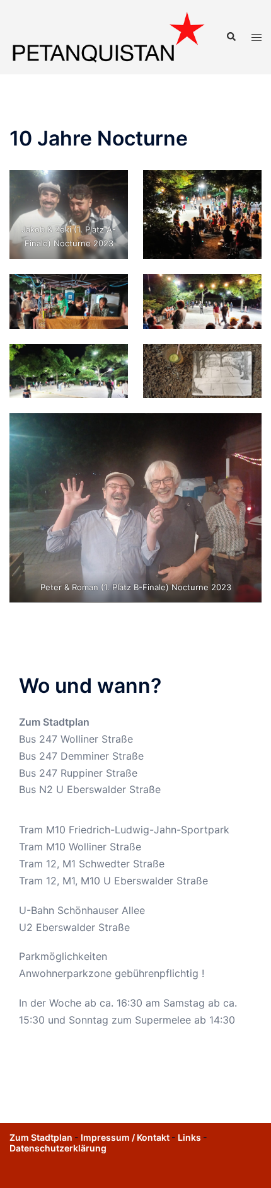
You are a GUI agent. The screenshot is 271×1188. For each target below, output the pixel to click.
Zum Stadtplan (54, 722)
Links (189, 1137)
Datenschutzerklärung (58, 1148)
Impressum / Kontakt (125, 1137)
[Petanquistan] (108, 36)
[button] (231, 37)
